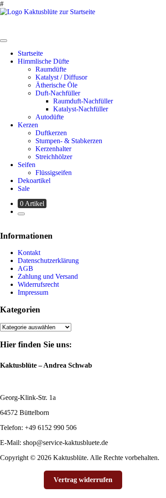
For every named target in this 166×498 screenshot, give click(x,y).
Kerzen (28, 125)
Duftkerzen (51, 133)
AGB (25, 268)
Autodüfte (49, 117)
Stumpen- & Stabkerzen (68, 140)
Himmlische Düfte (43, 61)
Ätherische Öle (56, 85)
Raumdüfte (50, 69)
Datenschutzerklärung (48, 260)
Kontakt (29, 252)
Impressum (33, 292)
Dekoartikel (34, 180)
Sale (24, 188)
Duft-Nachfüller (57, 93)
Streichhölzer (53, 156)
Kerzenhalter (53, 148)
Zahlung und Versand (48, 276)
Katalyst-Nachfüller (80, 109)
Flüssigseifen (53, 172)
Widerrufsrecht (38, 284)
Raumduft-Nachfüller (83, 101)
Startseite (30, 53)
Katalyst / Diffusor (61, 77)
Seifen (26, 164)
